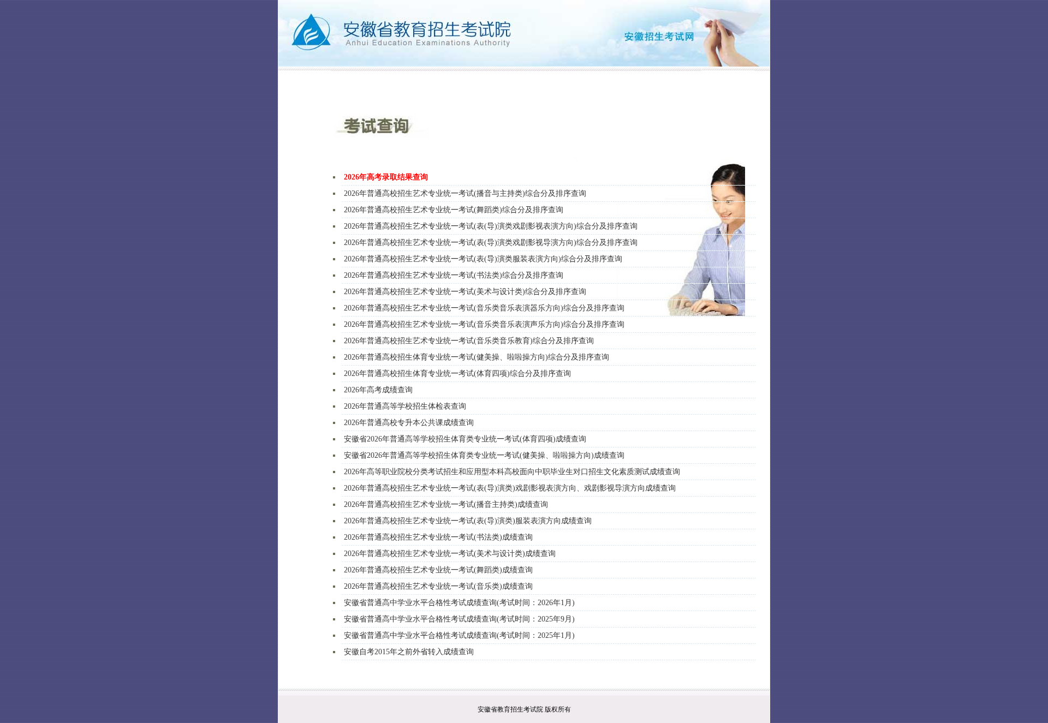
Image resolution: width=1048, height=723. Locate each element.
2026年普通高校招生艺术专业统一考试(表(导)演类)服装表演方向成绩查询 (468, 521)
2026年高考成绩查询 (378, 390)
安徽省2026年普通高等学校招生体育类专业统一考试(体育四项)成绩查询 (465, 439)
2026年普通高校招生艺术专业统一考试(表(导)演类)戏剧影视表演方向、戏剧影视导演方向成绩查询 (510, 488)
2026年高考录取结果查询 (386, 177)
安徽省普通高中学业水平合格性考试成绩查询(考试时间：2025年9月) (459, 619)
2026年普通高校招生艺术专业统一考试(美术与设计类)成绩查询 (450, 553)
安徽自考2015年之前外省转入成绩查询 (409, 652)
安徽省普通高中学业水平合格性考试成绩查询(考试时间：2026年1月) (459, 603)
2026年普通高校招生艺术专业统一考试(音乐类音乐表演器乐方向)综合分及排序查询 (484, 308)
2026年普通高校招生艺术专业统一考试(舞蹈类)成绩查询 (438, 570)
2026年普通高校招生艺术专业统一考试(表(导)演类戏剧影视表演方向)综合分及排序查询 (491, 226)
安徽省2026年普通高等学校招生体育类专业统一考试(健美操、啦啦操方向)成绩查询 (484, 455)
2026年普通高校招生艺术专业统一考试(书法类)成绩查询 (438, 537)
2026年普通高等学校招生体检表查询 (405, 406)
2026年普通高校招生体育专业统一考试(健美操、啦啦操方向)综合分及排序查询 (476, 357)
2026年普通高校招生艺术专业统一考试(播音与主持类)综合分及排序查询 (465, 193)
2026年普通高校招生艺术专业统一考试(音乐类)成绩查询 (438, 586)
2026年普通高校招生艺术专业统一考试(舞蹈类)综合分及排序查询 (453, 210)
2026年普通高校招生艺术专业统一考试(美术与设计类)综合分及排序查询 (465, 292)
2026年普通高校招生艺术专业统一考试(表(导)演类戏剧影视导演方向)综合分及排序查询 (491, 242)
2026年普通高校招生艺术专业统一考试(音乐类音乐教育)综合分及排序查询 (469, 341)
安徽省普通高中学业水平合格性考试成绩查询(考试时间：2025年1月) (459, 635)
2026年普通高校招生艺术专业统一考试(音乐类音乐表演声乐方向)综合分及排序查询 (484, 324)
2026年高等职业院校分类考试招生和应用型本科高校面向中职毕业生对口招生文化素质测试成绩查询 (512, 472)
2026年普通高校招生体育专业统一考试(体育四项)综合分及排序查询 (457, 373)
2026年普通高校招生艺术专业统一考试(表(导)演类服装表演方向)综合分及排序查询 (483, 259)
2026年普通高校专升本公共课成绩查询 (409, 423)
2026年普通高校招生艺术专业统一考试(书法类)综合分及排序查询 (453, 275)
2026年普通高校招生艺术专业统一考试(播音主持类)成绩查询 (446, 504)
